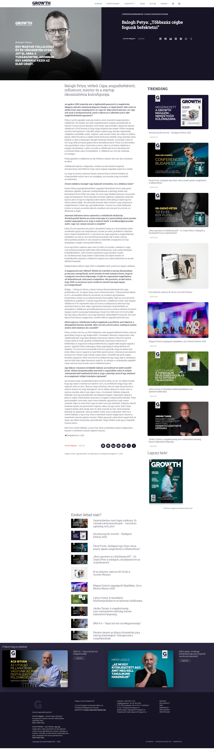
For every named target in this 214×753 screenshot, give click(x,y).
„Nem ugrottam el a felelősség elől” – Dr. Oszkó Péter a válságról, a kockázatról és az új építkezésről (177, 231)
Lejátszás (80, 658)
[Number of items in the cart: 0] (179, 3)
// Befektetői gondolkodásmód (132, 14)
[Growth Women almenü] (119, 3)
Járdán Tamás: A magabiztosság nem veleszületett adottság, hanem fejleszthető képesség (175, 440)
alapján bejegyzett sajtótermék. (95, 710)
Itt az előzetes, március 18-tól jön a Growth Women (170, 292)
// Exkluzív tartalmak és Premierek (156, 14)
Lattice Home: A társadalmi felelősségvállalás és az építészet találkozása (171, 390)
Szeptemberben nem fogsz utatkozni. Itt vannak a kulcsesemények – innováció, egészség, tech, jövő (115, 523)
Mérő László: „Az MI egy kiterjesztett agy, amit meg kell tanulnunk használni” (192, 654)
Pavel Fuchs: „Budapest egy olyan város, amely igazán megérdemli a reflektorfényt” (177, 181)
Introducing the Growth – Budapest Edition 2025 (170, 132)
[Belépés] (173, 3)
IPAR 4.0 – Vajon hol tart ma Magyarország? (117, 623)
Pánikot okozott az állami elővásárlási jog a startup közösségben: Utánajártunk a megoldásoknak (116, 635)
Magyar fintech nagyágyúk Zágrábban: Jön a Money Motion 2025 (177, 341)
